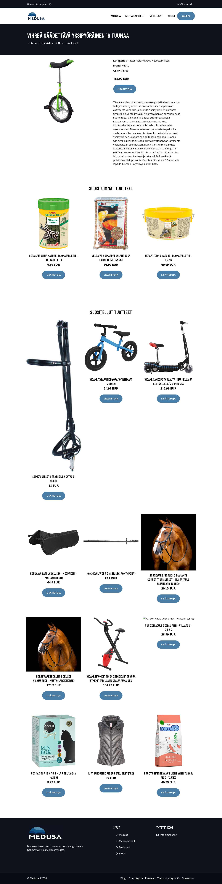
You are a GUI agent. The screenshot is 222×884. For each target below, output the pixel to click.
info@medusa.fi (184, 4)
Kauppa (186, 15)
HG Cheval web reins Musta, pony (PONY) (111, 573)
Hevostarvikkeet (68, 43)
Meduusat (156, 16)
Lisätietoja (125, 88)
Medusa (116, 16)
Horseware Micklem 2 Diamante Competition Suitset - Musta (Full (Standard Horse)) (168, 579)
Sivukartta (188, 878)
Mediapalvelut (135, 16)
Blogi (171, 16)
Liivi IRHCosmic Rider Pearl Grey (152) (111, 773)
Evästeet (150, 878)
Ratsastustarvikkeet (43, 43)
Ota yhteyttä (136, 878)
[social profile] (50, 4)
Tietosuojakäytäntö (168, 878)
